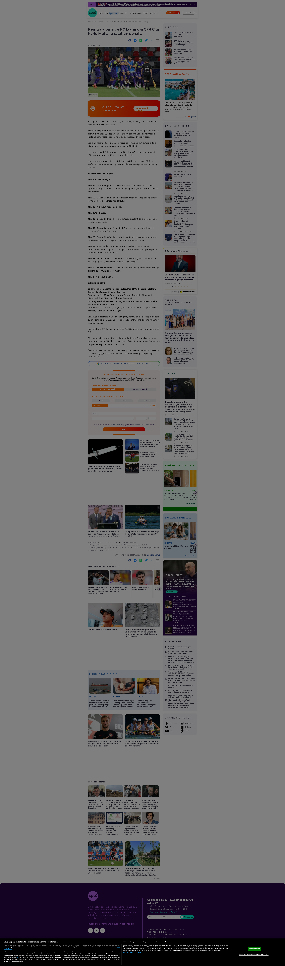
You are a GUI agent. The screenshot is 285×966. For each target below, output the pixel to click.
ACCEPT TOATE (254, 949)
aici (17, 958)
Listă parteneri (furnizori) (132, 952)
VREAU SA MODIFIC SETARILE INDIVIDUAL (254, 955)
